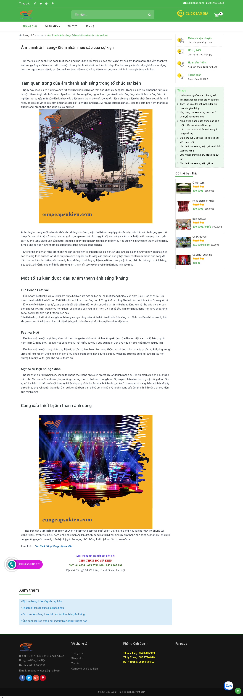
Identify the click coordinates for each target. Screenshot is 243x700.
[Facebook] (35, 3)
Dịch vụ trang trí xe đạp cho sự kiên (42, 601)
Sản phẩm (77, 658)
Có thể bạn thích (187, 173)
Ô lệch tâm (198, 182)
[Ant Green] (26, 14)
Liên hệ (89, 26)
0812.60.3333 (215, 2)
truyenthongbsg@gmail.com (43, 670)
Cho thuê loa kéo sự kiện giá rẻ (196, 163)
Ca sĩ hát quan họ (202, 254)
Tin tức (72, 26)
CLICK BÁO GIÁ (197, 13)
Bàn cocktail (199, 218)
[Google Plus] (46, 3)
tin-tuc (41, 35)
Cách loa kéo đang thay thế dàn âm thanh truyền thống (53, 614)
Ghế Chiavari (199, 236)
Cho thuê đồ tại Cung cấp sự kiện (53, 546)
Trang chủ (30, 26)
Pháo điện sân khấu (203, 200)
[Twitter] (41, 3)
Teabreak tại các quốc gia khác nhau (43, 607)
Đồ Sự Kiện (52, 26)
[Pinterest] (52, 3)
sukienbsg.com (195, 2)
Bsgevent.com (137, 692)
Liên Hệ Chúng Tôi (29, 564)
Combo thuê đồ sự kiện (84, 668)
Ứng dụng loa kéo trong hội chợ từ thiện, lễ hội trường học (54, 620)
